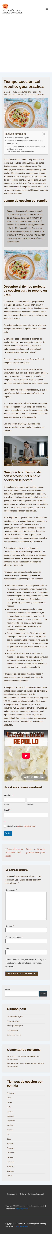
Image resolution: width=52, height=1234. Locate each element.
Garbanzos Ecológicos (15, 1017)
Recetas (10, 1157)
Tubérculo (10, 1166)
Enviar (8, 833)
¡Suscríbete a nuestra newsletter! (22, 152)
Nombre (7, 804)
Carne (9, 1098)
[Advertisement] (26, 44)
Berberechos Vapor (13, 1021)
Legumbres (11, 1121)
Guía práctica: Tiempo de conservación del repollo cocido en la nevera (26, 147)
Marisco (10, 1125)
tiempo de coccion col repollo (18, 138)
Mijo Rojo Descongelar (15, 1026)
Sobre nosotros (12, 1194)
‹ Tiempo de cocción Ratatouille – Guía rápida (14, 852)
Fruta (9, 1107)
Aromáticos (11, 1093)
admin (9, 1056)
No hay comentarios (36, 95)
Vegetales (10, 1171)
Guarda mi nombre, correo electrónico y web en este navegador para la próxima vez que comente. (25, 963)
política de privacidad (26, 826)
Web (7, 948)
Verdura (9, 1176)
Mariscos (10, 1130)
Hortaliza (19, 95)
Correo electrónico (13, 937)
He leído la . (21, 826)
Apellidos (30, 804)
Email (7, 810)
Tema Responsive (21, 1209)
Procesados (11, 1153)
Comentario (11, 890)
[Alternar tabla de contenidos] (43, 134)
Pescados (10, 1148)
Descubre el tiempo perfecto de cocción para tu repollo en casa (25, 142)
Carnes (9, 1102)
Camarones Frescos (14, 1035)
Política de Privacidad (36, 1194)
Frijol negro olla (12, 1030)
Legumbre (10, 1116)
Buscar (7, 990)
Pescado (10, 1143)
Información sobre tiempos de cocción (12, 11)
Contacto (23, 1194)
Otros (9, 1139)
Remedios (10, 1162)
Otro (8, 1134)
